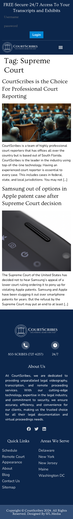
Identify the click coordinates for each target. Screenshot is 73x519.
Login (36, 35)
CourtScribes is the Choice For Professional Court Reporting (35, 88)
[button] (60, 47)
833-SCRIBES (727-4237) (25, 354)
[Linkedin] (44, 429)
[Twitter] (36, 429)
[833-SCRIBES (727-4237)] (25, 345)
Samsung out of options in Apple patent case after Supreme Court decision (34, 196)
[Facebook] (29, 429)
